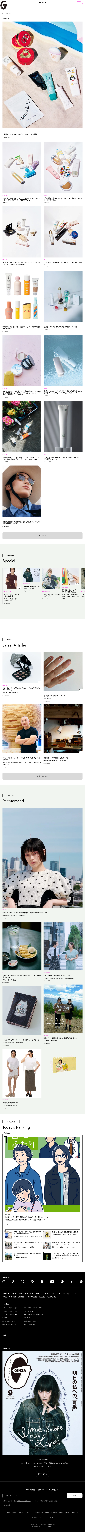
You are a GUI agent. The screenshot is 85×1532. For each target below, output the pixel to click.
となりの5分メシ (28, 1311)
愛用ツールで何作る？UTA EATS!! (33, 1314)
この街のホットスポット (31, 1321)
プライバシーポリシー (23, 1501)
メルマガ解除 (6, 1505)
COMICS (12, 1297)
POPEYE (21, 1512)
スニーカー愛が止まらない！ (10, 1308)
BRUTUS (14, 1512)
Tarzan (61, 1512)
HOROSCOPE (32, 1297)
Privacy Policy (51, 1524)
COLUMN (21, 1297)
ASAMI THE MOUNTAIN (9, 1321)
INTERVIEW (63, 1294)
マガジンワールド (34, 1524)
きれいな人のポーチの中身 (9, 1314)
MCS (51, 1517)
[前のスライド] (4, 608)
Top (3, 13)
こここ (46, 1517)
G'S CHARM (34, 1294)
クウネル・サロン (37, 1517)
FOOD (4, 1297)
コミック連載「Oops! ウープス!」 (33, 1308)
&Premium (54, 1512)
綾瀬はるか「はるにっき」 (9, 1324)
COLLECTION (23, 1294)
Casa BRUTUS (39, 1512)
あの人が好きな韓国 (29, 1324)
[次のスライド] (7, 608)
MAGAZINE (51, 1297)
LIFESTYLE (73, 1294)
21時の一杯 (27, 1317)
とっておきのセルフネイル (9, 1311)
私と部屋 (4, 1317)
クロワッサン (29, 1512)
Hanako (47, 1512)
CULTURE (53, 1294)
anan (8, 1512)
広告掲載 (43, 1524)
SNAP (14, 1294)
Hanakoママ (74, 1512)
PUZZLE (42, 1297)
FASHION (5, 1294)
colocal (67, 1512)
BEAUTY (45, 1294)
